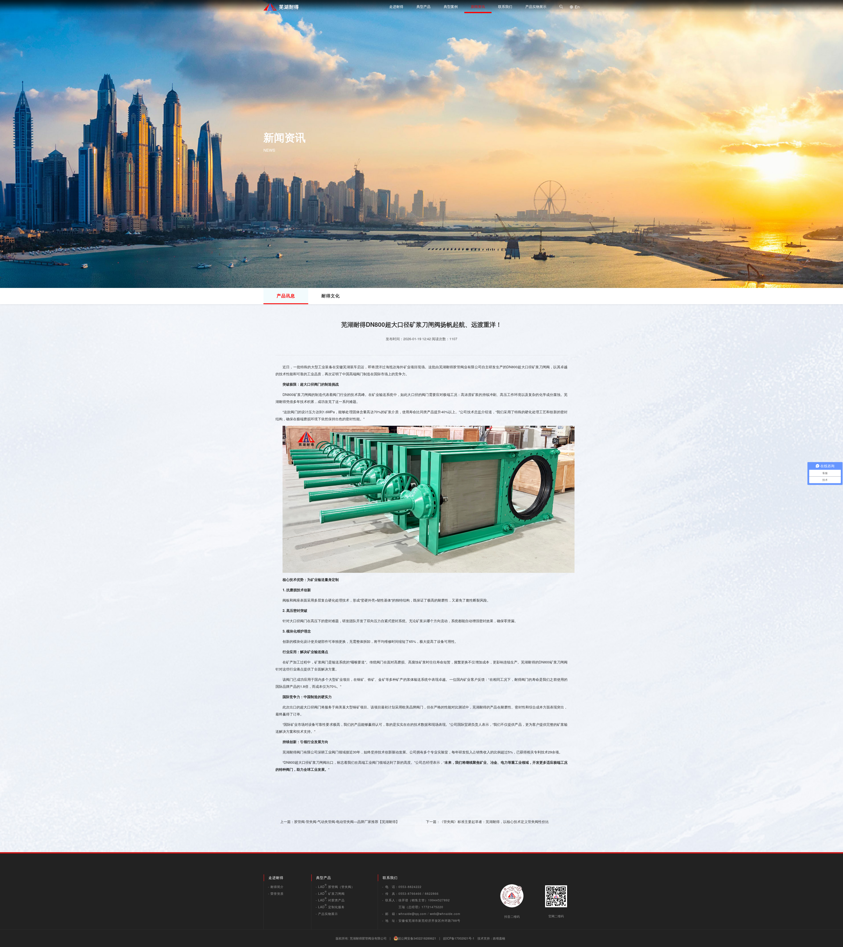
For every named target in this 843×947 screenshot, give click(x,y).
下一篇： (487, 821)
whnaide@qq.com (412, 913)
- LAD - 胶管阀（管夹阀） (335, 886)
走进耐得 (396, 6)
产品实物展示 (535, 6)
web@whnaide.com (445, 913)
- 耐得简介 (276, 886)
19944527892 (439, 900)
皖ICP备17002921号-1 (458, 938)
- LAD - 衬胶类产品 (330, 900)
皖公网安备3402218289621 (417, 938)
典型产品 (423, 6)
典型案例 (451, 6)
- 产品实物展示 (327, 913)
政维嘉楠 (499, 938)
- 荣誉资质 (276, 893)
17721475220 (432, 907)
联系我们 (505, 6)
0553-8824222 (410, 886)
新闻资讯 (478, 6)
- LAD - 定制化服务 (330, 907)
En (577, 6)
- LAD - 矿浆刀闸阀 (330, 893)
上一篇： (339, 821)
